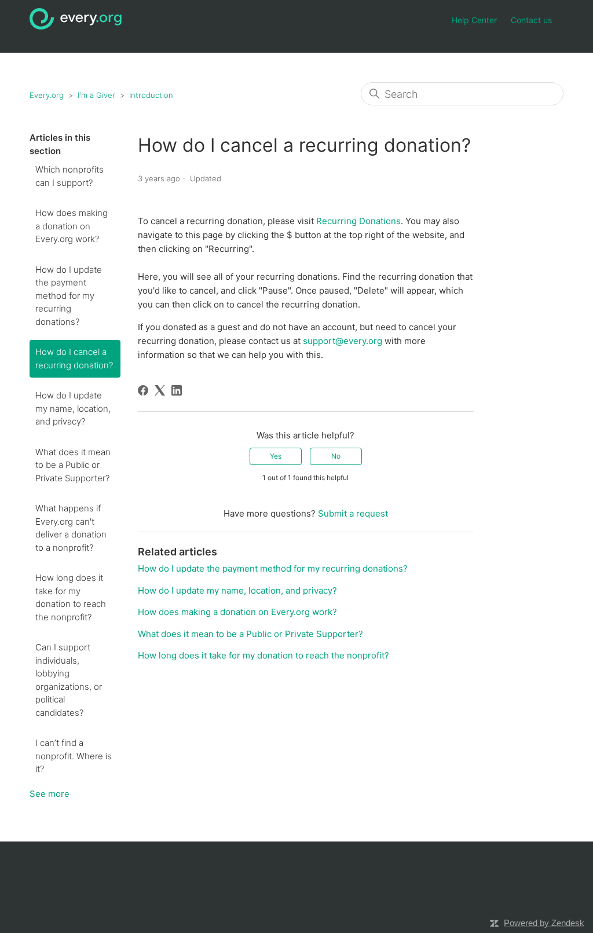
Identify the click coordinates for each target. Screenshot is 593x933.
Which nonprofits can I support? (69, 176)
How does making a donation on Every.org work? (71, 225)
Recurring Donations (358, 220)
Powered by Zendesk (544, 923)
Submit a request (353, 513)
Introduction (151, 95)
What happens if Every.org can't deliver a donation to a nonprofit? (71, 528)
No (336, 456)
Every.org (47, 95)
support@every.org (344, 340)
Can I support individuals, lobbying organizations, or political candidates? (68, 680)
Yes (275, 456)
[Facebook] (143, 390)
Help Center (474, 20)
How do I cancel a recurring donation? (74, 358)
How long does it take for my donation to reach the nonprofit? (70, 597)
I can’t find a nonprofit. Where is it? (73, 755)
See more (49, 793)
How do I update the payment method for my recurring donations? (68, 295)
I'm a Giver (96, 95)
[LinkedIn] (176, 390)
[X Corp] (160, 390)
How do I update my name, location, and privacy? (73, 408)
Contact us (531, 20)
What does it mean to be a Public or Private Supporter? (73, 465)
